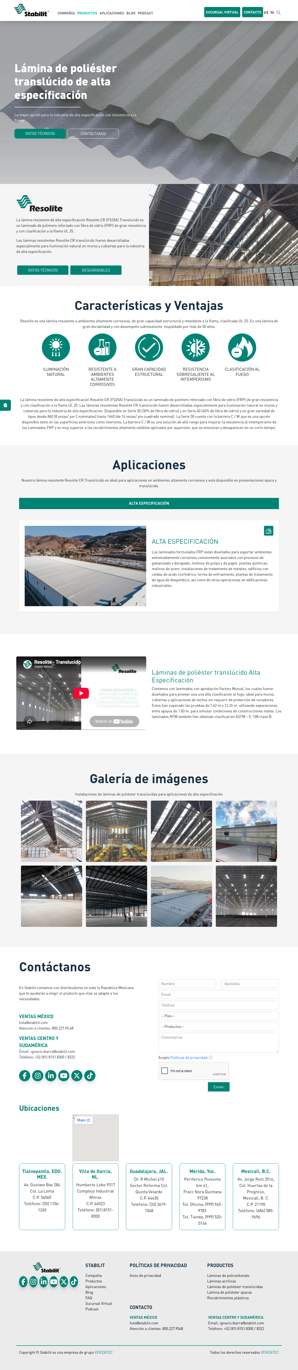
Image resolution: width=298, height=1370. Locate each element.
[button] (278, 12)
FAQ (88, 1297)
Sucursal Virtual (98, 1303)
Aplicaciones (112, 13)
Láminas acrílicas (221, 1280)
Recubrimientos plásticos (228, 1297)
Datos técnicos (40, 133)
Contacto (252, 12)
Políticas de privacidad (188, 1057)
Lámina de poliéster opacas (229, 1292)
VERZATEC (104, 1352)
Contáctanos (93, 133)
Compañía (66, 13)
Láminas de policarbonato (228, 1275)
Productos (87, 13)
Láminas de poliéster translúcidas (235, 1286)
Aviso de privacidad (145, 1275)
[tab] (149, 503)
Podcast (145, 13)
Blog (130, 13)
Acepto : (183, 1057)
